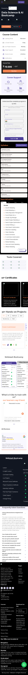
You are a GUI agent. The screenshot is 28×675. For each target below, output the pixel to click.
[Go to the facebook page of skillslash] (2, 588)
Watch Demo (16, 26)
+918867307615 (5, 597)
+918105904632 (5, 599)
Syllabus (21, 249)
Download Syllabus (21, 145)
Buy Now (14, 71)
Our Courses (21, 2)
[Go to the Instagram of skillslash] (5, 588)
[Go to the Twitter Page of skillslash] (10, 588)
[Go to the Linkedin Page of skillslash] (13, 588)
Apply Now (13, 138)
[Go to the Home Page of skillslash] (7, 565)
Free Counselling (6, 26)
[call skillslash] (7, 591)
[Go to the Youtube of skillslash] (7, 588)
